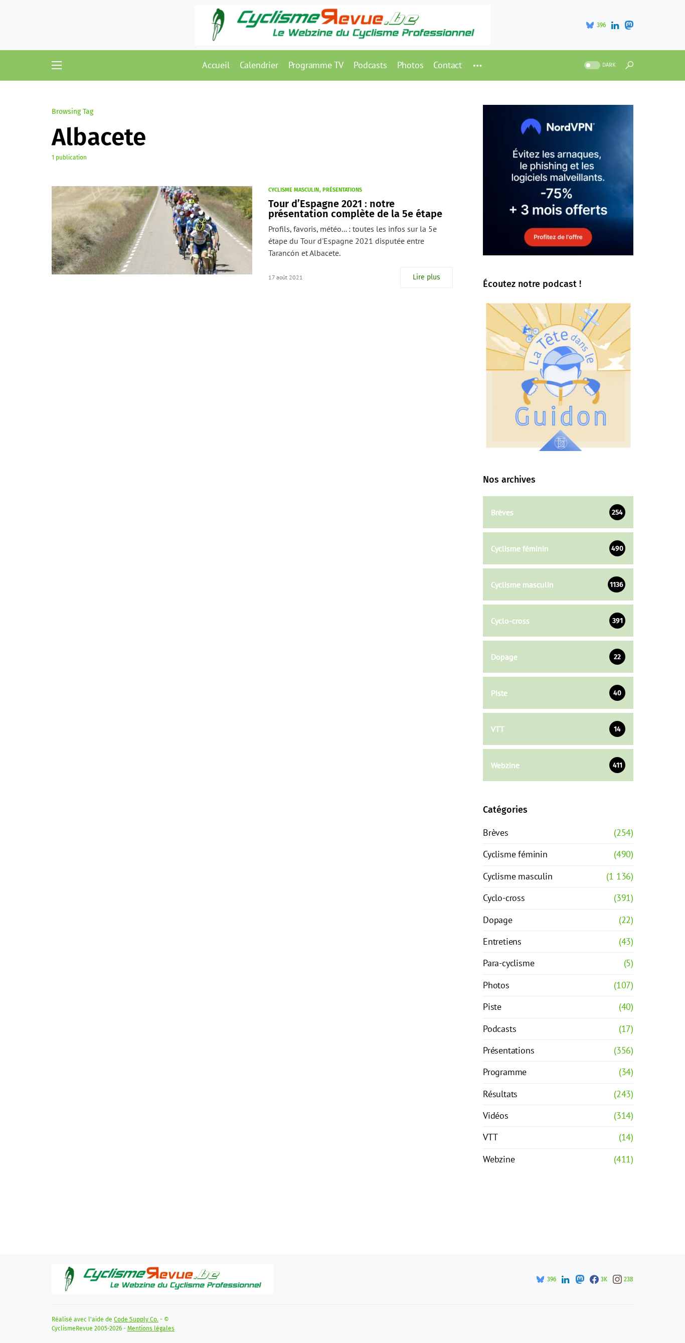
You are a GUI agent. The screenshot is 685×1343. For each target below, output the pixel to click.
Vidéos (495, 1115)
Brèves (495, 832)
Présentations (342, 190)
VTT (490, 1137)
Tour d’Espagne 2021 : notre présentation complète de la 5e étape (355, 209)
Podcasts (499, 1028)
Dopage (497, 920)
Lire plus (426, 277)
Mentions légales (151, 1328)
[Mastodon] (628, 25)
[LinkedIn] (615, 25)
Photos (496, 985)
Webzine (499, 1159)
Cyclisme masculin (293, 190)
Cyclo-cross (504, 898)
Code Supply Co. (136, 1319)
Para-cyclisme (508, 963)
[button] (57, 65)
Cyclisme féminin (515, 854)
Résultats (500, 1094)
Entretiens (502, 941)
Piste (492, 1006)
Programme (505, 1072)
